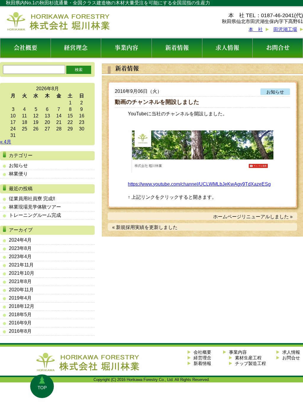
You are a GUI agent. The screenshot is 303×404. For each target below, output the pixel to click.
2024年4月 (20, 240)
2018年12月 (21, 306)
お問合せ (278, 48)
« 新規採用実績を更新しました (145, 227)
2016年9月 (20, 322)
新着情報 (177, 48)
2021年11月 (21, 264)
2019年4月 (20, 297)
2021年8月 (20, 281)
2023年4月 (20, 256)
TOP (42, 387)
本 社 (256, 29)
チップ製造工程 (250, 363)
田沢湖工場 (285, 29)
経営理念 (76, 48)
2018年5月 (20, 314)
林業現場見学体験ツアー (35, 206)
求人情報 (227, 48)
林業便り (18, 173)
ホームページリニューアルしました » (253, 216)
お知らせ (18, 165)
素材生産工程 (248, 357)
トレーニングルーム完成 (35, 215)
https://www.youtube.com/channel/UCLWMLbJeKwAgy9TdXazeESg (199, 184)
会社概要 (25, 48)
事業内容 (126, 48)
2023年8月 (20, 248)
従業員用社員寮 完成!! (32, 198)
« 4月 (5, 141)
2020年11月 (21, 289)
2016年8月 (20, 331)
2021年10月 (21, 273)
